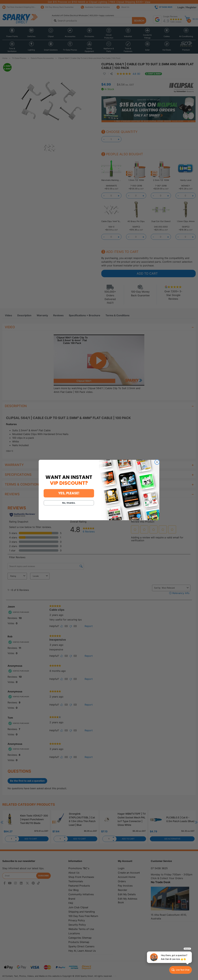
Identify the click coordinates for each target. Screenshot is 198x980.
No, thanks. (68, 502)
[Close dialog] (157, 462)
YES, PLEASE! (68, 493)
